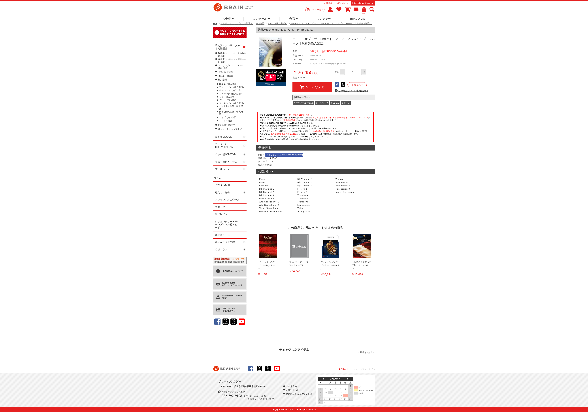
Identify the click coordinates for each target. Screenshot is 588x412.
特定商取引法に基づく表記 (299, 394)
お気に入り (357, 85)
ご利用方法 (291, 386)
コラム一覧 (315, 9)
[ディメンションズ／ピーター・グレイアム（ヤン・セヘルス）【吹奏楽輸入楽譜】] (330, 246)
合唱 (292, 18)
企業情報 (328, 3)
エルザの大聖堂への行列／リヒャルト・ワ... (361, 265)
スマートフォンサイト (364, 369)
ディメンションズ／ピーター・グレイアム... (330, 265)
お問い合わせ (342, 3)
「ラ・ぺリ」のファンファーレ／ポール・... (267, 265)
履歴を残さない (367, 352)
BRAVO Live (358, 18)
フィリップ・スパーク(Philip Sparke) (284, 155)
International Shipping (362, 3)
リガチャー (324, 18)
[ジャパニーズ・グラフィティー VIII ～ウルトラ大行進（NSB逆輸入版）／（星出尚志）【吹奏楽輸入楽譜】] (299, 246)
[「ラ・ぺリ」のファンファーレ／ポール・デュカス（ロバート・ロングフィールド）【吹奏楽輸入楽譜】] (268, 246)
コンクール (260, 18)
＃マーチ (345, 103)
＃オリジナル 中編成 (303, 103)
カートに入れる (314, 87)
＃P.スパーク (322, 103)
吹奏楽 (226, 18)
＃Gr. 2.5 (334, 103)
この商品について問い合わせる (351, 90)
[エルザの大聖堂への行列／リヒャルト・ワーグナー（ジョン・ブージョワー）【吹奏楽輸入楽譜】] (362, 246)
